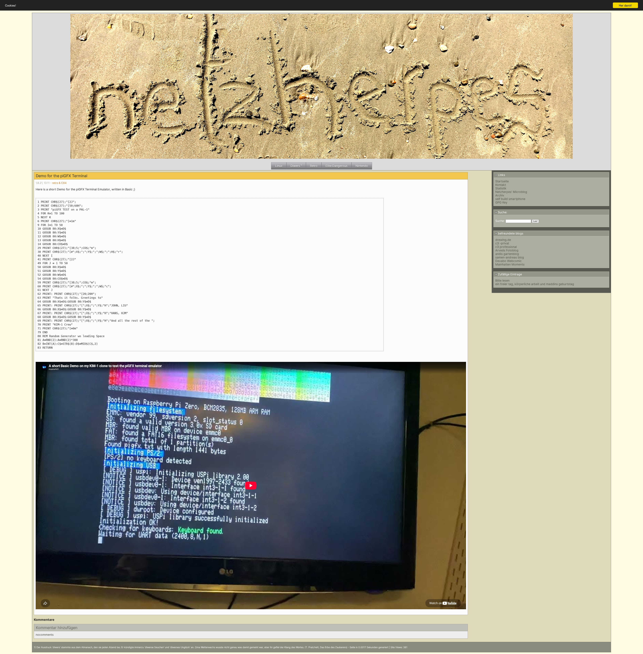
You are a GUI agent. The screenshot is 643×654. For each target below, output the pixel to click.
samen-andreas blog (509, 257)
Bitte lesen (502, 280)
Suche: (502, 212)
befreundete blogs (510, 233)
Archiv (499, 195)
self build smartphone (510, 199)
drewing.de (503, 240)
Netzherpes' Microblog (511, 192)
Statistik (500, 188)
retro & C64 (59, 183)
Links (501, 175)
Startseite (502, 181)
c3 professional (506, 247)
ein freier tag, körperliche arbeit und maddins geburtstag (534, 284)
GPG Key (501, 202)
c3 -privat (502, 243)
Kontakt (500, 185)
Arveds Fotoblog (506, 250)
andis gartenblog (507, 254)
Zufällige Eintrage (509, 274)
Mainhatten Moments (509, 264)
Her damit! (625, 5)
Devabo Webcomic (508, 261)
